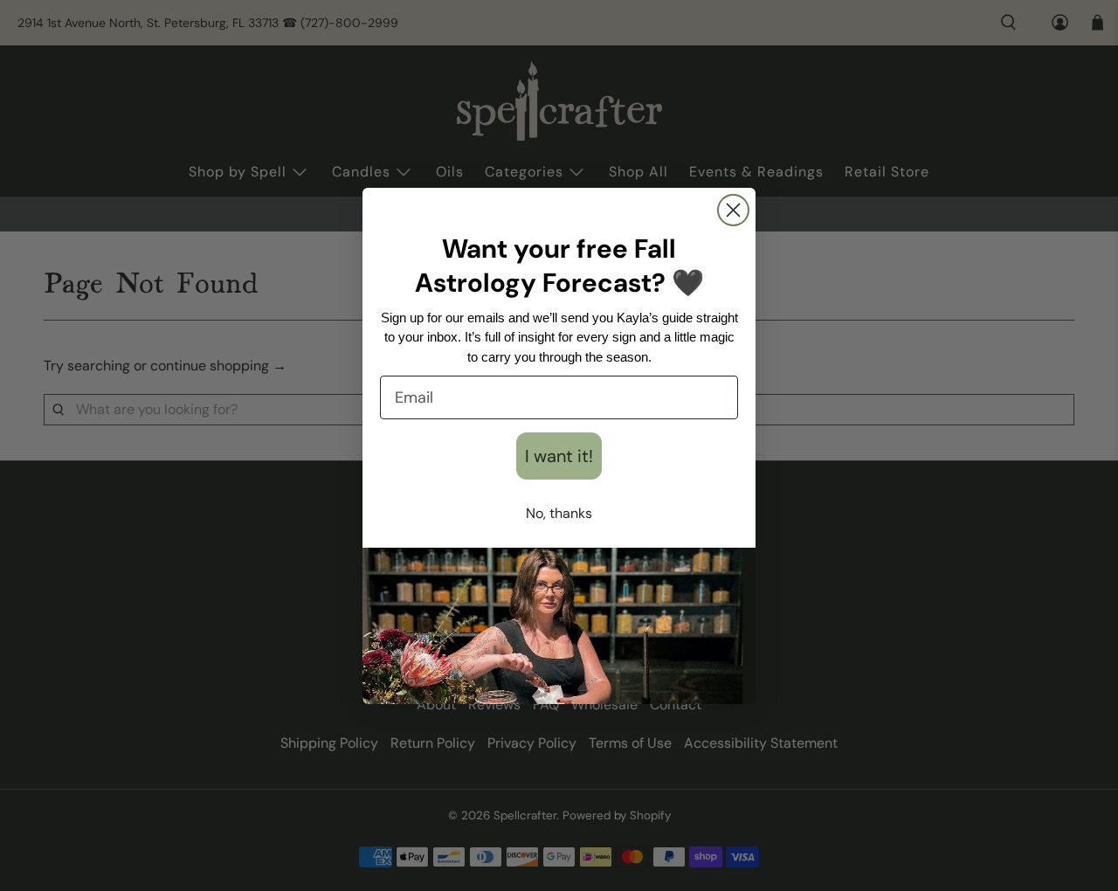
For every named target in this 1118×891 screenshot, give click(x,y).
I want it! (559, 456)
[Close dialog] (733, 210)
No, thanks (559, 513)
